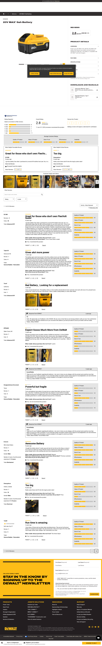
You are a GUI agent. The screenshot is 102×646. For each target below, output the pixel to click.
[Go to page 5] (46, 64)
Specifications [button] (75, 62)
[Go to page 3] (33, 64)
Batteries (14, 14)
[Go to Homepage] (11, 629)
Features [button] (73, 58)
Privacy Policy (77, 591)
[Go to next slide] (64, 64)
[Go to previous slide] (61, 64)
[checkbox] (56, 579)
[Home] (3, 14)
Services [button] (73, 74)
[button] (84, 31)
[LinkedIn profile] (98, 627)
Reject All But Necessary (56, 73)
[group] (11, 643)
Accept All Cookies (68, 73)
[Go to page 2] (27, 64)
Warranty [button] (74, 70)
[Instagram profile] (92, 627)
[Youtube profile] (95, 627)
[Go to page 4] (39, 64)
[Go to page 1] (21, 64)
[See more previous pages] (8, 14)
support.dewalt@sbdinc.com (61, 593)
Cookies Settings (34, 73)
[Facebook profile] (89, 627)
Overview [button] (73, 46)
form (71, 592)
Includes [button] (73, 66)
